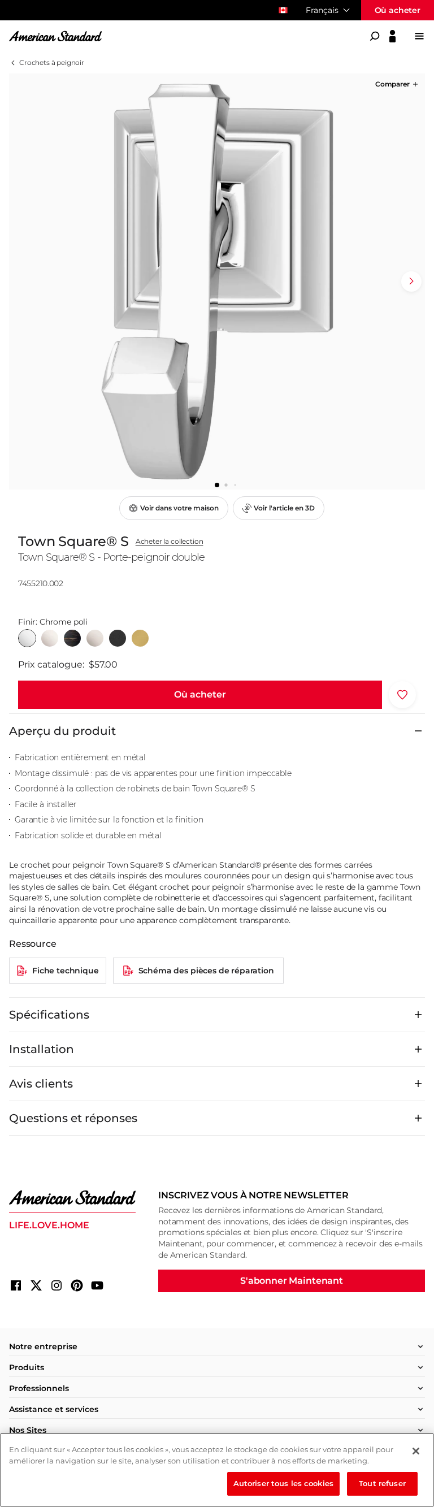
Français (322, 10)
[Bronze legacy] (72, 638)
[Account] (392, 36)
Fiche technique (65, 970)
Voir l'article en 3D (284, 508)
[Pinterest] (77, 1285)
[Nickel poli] (50, 638)
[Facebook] (16, 1285)
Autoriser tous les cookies (283, 1483)
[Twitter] (36, 1285)
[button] (397, 84)
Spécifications (49, 1014)
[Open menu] (419, 36)
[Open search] (374, 36)
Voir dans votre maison (179, 508)
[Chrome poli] (27, 638)
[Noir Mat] (117, 638)
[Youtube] (97, 1285)
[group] (217, 281)
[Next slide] (411, 281)
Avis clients (41, 1083)
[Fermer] (415, 1451)
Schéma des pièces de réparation (206, 970)
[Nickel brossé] (95, 638)
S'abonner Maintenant (291, 1280)
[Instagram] (56, 1285)
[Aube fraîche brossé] (140, 638)
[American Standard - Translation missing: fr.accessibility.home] (72, 1198)
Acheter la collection (169, 541)
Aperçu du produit (62, 731)
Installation (41, 1049)
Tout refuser (382, 1483)
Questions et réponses (73, 1118)
